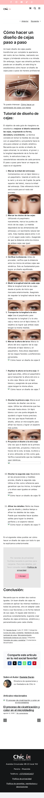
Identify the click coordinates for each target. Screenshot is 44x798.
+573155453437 (26, 774)
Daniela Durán (11, 630)
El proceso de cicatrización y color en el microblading (21, 708)
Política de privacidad (21, 779)
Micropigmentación (25, 635)
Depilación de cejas (31, 633)
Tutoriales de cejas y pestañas (14, 640)
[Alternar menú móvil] (39, 8)
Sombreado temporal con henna (15, 637)
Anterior (25, 21)
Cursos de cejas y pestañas (13, 633)
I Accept (22, 576)
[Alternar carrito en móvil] (30, 8)
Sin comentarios (22, 713)
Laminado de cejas (10, 635)
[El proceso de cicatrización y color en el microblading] (22, 700)
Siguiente (35, 21)
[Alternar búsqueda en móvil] (35, 8)
